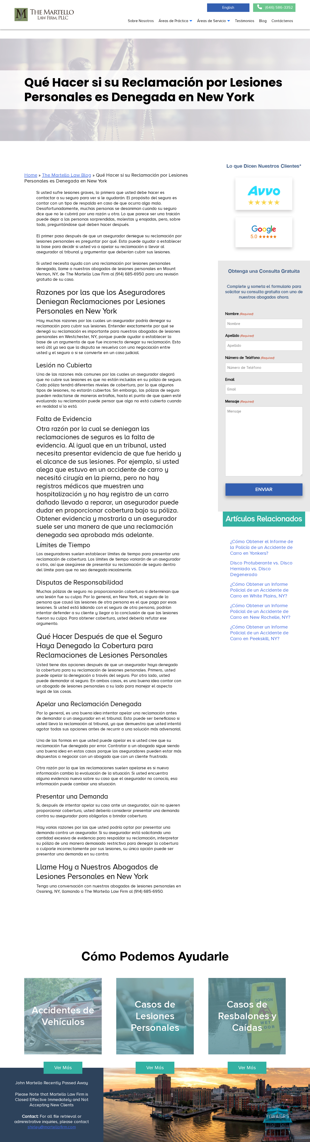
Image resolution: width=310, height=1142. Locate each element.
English (228, 7)
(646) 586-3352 (278, 7)
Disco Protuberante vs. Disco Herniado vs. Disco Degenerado (261, 569)
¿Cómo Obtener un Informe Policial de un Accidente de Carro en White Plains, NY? (259, 590)
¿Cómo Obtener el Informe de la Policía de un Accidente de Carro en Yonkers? (261, 547)
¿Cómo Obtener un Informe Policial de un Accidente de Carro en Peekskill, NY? (259, 633)
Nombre (239, 313)
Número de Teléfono (249, 357)
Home (30, 175)
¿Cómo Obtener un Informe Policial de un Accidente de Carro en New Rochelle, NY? (260, 611)
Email (229, 379)
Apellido (239, 335)
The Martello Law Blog (66, 175)
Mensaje (239, 401)
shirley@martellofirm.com (52, 1127)
